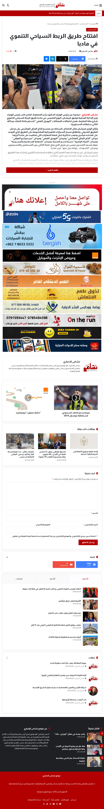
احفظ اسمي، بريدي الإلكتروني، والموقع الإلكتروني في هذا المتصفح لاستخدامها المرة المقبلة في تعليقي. (54, 536)
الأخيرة (52, 579)
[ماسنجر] (46, 59)
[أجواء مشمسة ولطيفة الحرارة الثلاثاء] (90, 641)
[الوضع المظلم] (8, 6)
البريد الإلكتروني (90, 525)
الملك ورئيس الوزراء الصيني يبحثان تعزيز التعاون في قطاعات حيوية (51, 589)
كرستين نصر (80, 690)
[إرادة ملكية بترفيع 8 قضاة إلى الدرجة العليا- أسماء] (84, 441)
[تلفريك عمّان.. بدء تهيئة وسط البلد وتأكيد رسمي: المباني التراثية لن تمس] (20, 441)
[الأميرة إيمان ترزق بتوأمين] (90, 605)
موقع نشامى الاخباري (51, 776)
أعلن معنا (46, 800)
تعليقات (19, 579)
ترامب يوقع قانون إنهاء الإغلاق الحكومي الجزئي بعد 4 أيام (56, 625)
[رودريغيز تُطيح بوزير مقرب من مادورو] (90, 617)
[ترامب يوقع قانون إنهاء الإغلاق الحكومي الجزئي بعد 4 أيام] (90, 629)
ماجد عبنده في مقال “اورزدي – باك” (69, 734)
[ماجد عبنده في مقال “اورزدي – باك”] (94, 738)
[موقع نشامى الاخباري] (52, 5)
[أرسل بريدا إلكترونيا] (80, 51)
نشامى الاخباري (87, 51)
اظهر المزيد (52, 170)
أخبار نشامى (83, 24)
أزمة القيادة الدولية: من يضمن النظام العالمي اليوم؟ (63, 675)
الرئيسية (93, 24)
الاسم (94, 513)
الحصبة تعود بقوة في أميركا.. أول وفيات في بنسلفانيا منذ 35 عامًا (71, 13)
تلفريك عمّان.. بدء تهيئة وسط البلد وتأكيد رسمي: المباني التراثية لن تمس (21, 454)
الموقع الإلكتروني (43, 525)
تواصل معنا (55, 800)
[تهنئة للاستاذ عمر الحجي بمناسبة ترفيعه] (94, 762)
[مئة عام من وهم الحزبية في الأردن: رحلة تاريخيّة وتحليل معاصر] (94, 750)
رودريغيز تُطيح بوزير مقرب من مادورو (64, 613)
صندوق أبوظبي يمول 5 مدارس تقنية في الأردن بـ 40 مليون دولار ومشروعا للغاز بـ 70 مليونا (52, 454)
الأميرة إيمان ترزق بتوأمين (69, 601)
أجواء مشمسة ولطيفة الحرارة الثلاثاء (64, 637)
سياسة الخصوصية (34, 800)
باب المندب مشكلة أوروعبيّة (74, 700)
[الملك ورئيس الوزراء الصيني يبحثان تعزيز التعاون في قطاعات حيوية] (90, 592)
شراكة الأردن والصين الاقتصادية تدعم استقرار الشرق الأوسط (59, 687)
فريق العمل (65, 800)
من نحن (73, 800)
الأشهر (85, 579)
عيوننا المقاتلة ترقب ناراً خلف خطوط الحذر (68, 663)
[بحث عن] (3, 6)
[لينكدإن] (52, 59)
